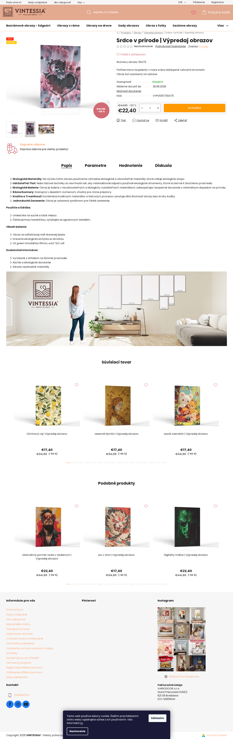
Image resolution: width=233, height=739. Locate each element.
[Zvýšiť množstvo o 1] (158, 108)
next (224, 421)
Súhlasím (157, 718)
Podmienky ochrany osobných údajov (29, 648)
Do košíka (194, 108)
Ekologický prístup (17, 629)
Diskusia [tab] (163, 165)
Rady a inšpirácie (37, 2)
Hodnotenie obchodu (19, 634)
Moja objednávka (17, 677)
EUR (181, 2)
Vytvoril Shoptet (216, 735)
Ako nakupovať (62, 2)
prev (8, 421)
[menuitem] (28, 25)
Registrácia (217, 2)
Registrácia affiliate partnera (24, 667)
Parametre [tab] (95, 165)
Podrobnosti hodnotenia (170, 46)
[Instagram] (18, 704)
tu (81, 723)
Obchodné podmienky (20, 643)
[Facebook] (10, 704)
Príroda (203, 46)
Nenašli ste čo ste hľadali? (22, 658)
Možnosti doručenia (129, 91)
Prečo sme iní (13, 2)
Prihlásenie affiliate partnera (24, 672)
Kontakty (12, 653)
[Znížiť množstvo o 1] (142, 108)
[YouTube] (26, 704)
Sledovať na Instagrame (184, 676)
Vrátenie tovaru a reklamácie (24, 638)
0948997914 (21, 695)
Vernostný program (18, 663)
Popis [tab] (66, 165)
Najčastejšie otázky (18, 624)
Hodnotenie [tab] (130, 165)
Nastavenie (77, 731)
